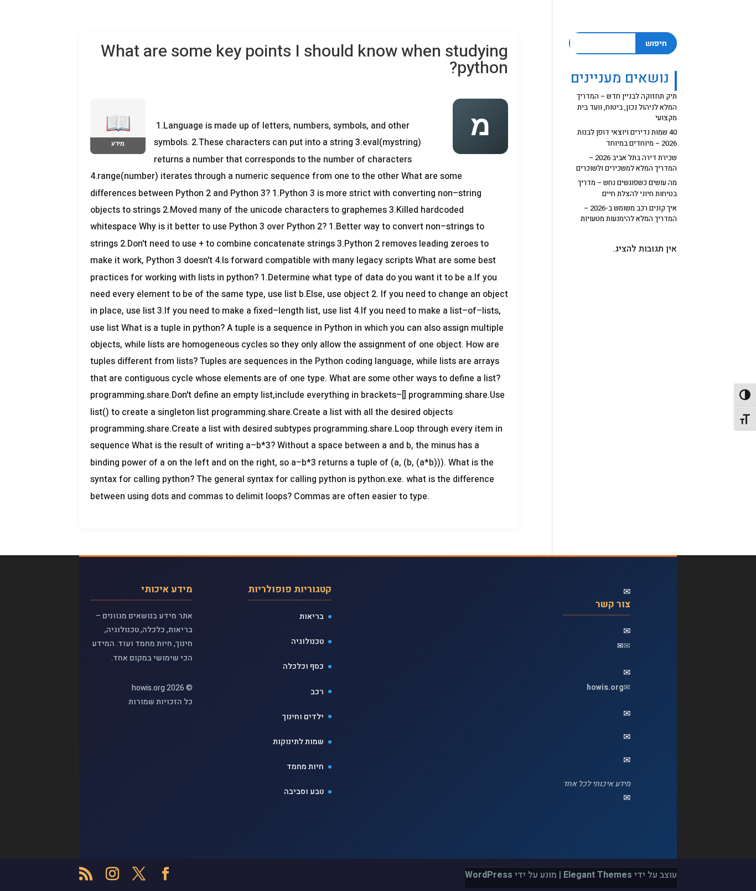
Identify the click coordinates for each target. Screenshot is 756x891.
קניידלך (236, 22)
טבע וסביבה (304, 791)
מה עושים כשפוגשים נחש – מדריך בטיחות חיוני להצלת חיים (627, 188)
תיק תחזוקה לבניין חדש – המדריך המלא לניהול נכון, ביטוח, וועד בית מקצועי (627, 107)
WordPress (488, 875)
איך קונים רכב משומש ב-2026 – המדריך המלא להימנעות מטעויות (629, 213)
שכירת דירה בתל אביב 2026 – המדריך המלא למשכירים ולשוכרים (626, 163)
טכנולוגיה (307, 641)
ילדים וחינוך (303, 717)
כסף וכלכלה (303, 666)
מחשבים (278, 22)
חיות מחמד (305, 766)
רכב (317, 692)
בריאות (311, 616)
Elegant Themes (597, 875)
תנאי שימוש (121, 22)
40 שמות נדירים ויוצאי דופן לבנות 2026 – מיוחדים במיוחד (627, 137)
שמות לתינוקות (183, 22)
